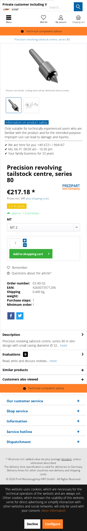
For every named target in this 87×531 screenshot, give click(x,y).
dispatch (66, 459)
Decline (32, 524)
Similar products (15, 370)
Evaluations (11, 354)
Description (11, 334)
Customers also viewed (20, 379)
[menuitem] (78, 19)
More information (53, 510)
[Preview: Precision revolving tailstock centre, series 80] (13, 105)
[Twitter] (19, 315)
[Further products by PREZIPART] (71, 187)
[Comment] (34, 186)
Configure (52, 524)
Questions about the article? (31, 273)
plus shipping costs (37, 198)
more (63, 345)
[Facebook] (10, 315)
